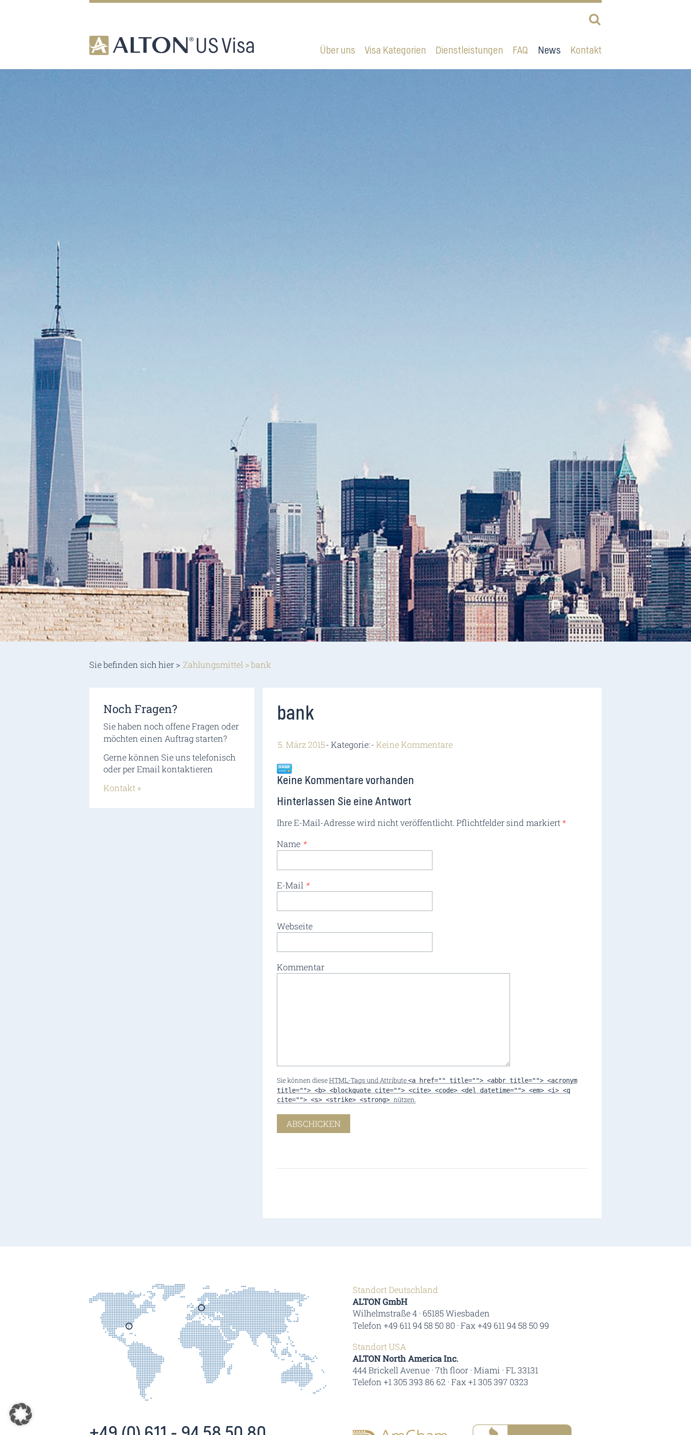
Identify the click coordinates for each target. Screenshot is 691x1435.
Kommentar (300, 967)
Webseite (295, 926)
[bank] (284, 768)
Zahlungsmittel (213, 664)
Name (291, 843)
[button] (20, 1414)
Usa (129, 1329)
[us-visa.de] (171, 45)
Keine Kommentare (414, 744)
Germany (202, 1310)
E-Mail (293, 885)
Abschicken (313, 1123)
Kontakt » (122, 787)
